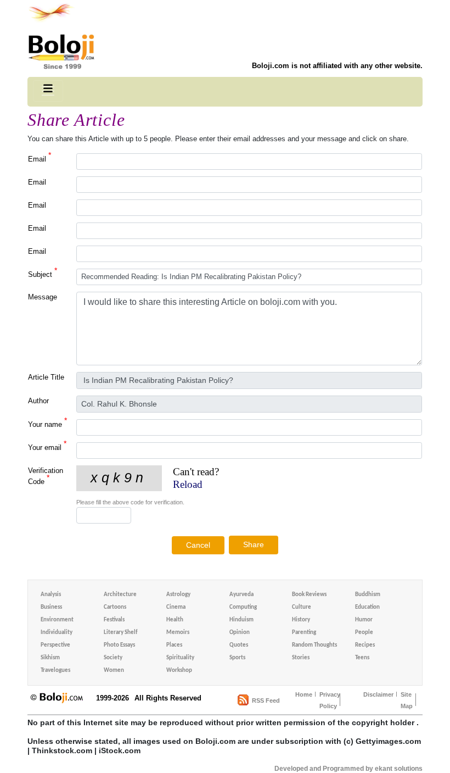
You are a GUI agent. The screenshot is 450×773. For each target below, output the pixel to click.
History (301, 620)
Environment (57, 620)
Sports (237, 658)
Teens (362, 658)
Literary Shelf (120, 633)
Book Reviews (309, 595)
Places (174, 645)
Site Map (407, 700)
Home (303, 694)
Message (42, 297)
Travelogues (55, 671)
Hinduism (241, 620)
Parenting (304, 633)
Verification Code (45, 476)
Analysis (51, 595)
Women (114, 671)
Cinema (175, 607)
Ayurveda (241, 595)
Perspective (55, 645)
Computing (243, 607)
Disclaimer (378, 694)
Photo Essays (119, 645)
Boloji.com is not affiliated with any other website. (337, 66)
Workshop (179, 671)
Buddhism (367, 595)
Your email (47, 447)
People (364, 633)
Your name (47, 424)
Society (113, 658)
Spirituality (180, 658)
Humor (364, 620)
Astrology (178, 595)
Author (38, 401)
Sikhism (50, 658)
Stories (301, 658)
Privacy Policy (329, 700)
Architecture (120, 595)
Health (174, 620)
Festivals (114, 620)
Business (51, 607)
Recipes (365, 645)
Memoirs (177, 633)
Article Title (46, 377)
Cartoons (115, 607)
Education (367, 607)
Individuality (56, 633)
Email (39, 158)
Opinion (239, 633)
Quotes (238, 645)
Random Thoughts (314, 645)
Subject (42, 274)
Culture (301, 607)
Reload (188, 484)
